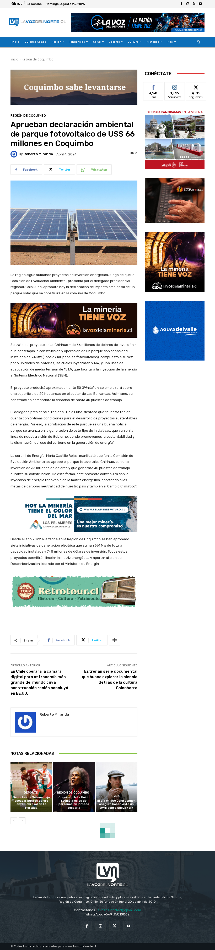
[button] (198, 42)
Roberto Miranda (38, 154)
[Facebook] (181, 4)
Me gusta (154, 86)
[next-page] (22, 820)
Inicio (14, 59)
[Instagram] (188, 4)
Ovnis (115, 796)
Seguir (174, 86)
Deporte (31, 792)
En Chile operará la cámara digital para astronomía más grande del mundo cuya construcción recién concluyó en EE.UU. (39, 682)
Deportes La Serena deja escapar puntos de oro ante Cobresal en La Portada (31, 803)
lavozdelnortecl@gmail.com (119, 910)
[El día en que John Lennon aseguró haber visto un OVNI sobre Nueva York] (116, 787)
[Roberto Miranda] (14, 154)
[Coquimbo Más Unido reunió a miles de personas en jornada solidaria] (74, 787)
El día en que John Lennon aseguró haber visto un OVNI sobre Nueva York (116, 804)
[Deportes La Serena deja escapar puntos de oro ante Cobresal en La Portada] (31, 787)
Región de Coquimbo (37, 59)
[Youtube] (200, 4)
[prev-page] (13, 820)
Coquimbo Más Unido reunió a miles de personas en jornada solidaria (73, 803)
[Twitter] (194, 4)
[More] (114, 640)
